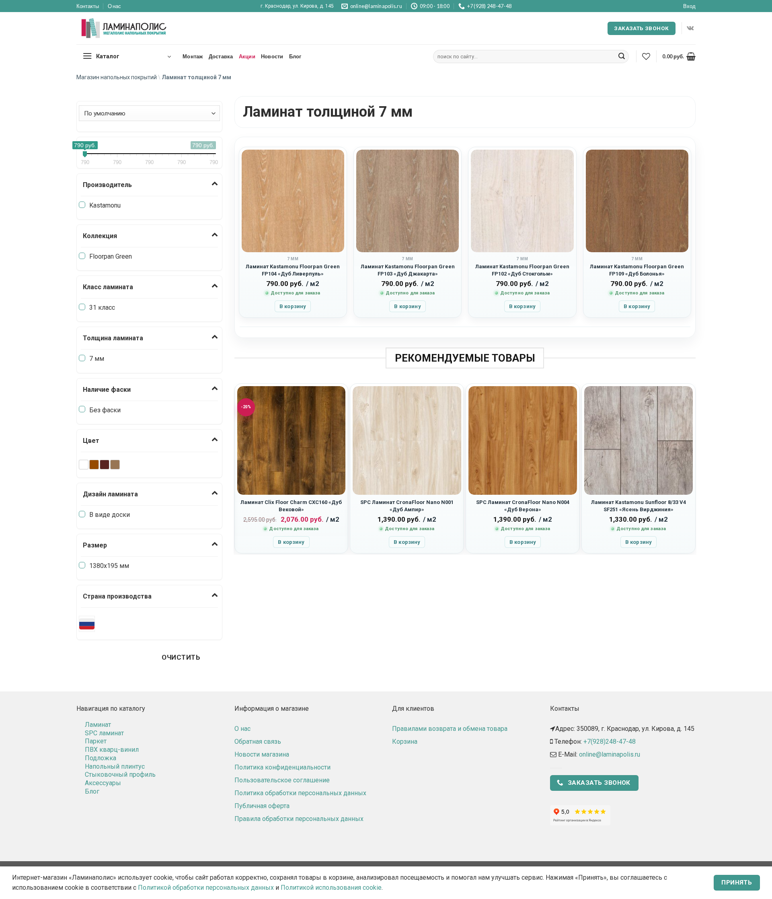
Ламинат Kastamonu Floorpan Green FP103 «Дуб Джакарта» (408, 269)
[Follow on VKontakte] (690, 28)
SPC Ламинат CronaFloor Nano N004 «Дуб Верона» (522, 505)
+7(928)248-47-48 (609, 741)
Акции (247, 56)
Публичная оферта (262, 806)
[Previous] (238, 468)
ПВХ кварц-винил (112, 749)
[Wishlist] (646, 56)
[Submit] (621, 57)
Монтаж (193, 56)
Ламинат (98, 724)
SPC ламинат (104, 733)
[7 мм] (82, 358)
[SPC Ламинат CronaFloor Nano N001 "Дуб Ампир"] (407, 440)
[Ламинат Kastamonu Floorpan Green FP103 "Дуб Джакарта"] (407, 201)
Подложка (100, 758)
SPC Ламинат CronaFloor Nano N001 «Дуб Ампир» (407, 505)
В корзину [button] (292, 306)
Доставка (221, 56)
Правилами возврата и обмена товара (449, 728)
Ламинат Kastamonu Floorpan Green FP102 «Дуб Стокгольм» (522, 269)
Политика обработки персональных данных (300, 793)
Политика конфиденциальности (282, 767)
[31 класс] (82, 307)
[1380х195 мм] (82, 565)
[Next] (692, 468)
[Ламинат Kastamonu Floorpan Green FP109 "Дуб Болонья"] (637, 201)
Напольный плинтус (115, 766)
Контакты (87, 6)
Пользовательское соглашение (282, 780)
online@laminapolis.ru (609, 754)
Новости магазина (261, 754)
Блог (295, 56)
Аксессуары (103, 783)
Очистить (181, 657)
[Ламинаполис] (124, 28)
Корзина (404, 741)
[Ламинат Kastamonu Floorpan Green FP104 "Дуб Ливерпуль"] (293, 201)
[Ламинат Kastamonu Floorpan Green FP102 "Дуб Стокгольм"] (522, 201)
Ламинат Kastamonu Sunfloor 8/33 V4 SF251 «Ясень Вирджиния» (638, 505)
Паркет (96, 741)
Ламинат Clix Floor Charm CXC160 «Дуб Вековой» (291, 505)
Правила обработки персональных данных (298, 819)
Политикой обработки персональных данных (206, 887)
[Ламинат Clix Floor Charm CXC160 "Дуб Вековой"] (291, 440)
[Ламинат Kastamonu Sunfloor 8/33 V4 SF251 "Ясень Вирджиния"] (638, 440)
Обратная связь (257, 741)
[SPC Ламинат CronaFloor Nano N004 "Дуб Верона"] (522, 440)
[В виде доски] (82, 514)
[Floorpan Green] (82, 256)
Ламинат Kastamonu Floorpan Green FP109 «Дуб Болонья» (637, 269)
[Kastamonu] (82, 205)
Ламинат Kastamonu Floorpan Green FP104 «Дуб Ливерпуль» (293, 269)
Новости (272, 56)
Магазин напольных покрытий (116, 77)
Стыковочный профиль (120, 774)
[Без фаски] (82, 409)
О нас (114, 6)
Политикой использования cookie (331, 887)
